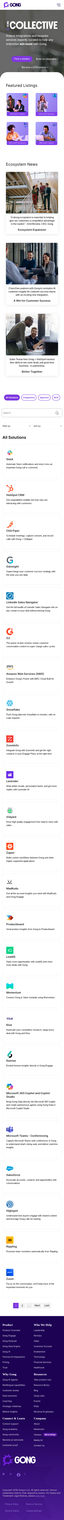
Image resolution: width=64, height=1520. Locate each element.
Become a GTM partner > (35, 67)
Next (37, 1305)
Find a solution (22, 59)
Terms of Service (34, 1504)
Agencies (44, 397)
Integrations (29, 397)
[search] (32, 412)
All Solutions (12, 397)
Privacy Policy (12, 1504)
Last (47, 1305)
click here (40, 1495)
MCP (56, 397)
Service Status (12, 1510)
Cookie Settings (34, 1510)
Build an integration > (47, 59)
